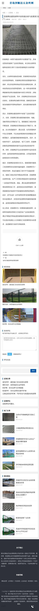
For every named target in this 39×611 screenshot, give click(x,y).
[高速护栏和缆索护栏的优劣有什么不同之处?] (8, 531)
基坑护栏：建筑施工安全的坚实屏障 (13, 285)
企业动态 (24, 581)
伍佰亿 (32, 594)
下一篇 (4, 258)
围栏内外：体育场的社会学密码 (12, 304)
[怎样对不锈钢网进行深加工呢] (8, 417)
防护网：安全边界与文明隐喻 (11, 324)
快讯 (35, 581)
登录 (9, 354)
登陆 (4, 8)
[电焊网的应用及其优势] (8, 507)
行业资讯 (17, 581)
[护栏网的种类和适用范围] (8, 466)
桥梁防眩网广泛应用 (23, 518)
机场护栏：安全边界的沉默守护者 (14, 391)
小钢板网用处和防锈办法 (25, 428)
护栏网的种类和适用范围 (25, 464)
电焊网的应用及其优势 (24, 506)
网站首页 (4, 581)
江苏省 (10, 13)
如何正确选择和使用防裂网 (10, 260)
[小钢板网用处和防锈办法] (8, 429)
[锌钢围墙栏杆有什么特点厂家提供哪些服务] (8, 441)
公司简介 (11, 581)
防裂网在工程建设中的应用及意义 (12, 255)
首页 (3, 13)
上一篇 (4, 252)
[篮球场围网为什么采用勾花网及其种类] (8, 453)
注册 (9, 8)
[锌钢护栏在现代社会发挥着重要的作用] (8, 483)
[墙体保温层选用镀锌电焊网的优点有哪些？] (8, 495)
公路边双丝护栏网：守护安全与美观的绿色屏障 (19, 393)
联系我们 (31, 581)
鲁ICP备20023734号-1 (15, 594)
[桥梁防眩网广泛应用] (8, 519)
